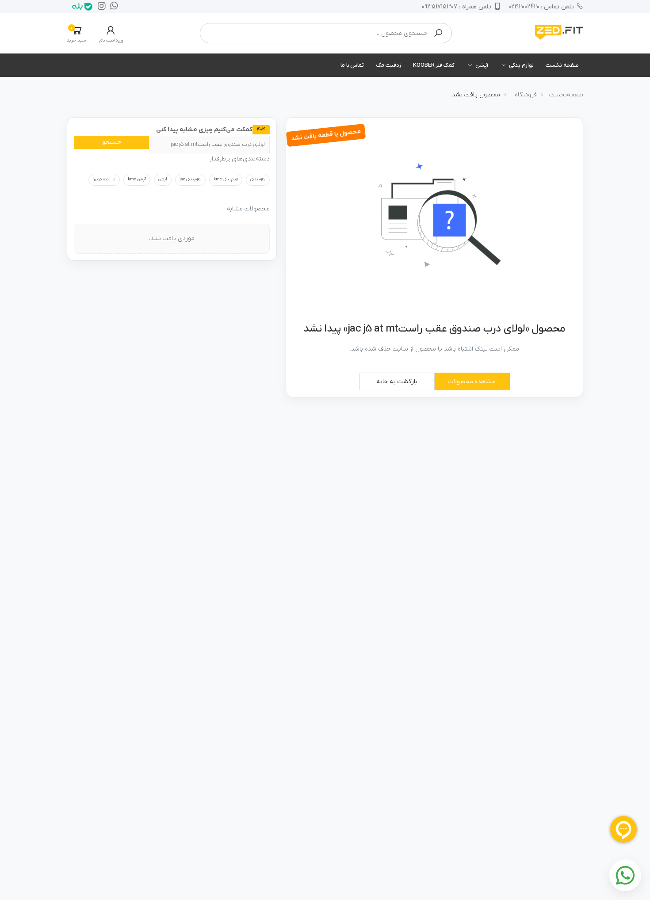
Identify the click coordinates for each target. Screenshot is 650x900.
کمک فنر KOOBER (434, 65)
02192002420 (541, 7)
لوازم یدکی (521, 65)
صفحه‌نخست (566, 95)
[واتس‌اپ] (112, 6)
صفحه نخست (562, 65)
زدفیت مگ (388, 65)
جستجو (111, 142)
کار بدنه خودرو (104, 179)
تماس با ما (352, 65)
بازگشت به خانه (397, 382)
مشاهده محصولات (472, 382)
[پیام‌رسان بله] (80, 6)
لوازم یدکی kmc (226, 179)
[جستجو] (438, 33)
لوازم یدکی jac (190, 179)
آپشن (481, 65)
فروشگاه (526, 95)
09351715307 (456, 7)
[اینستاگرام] (99, 6)
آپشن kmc (137, 179)
